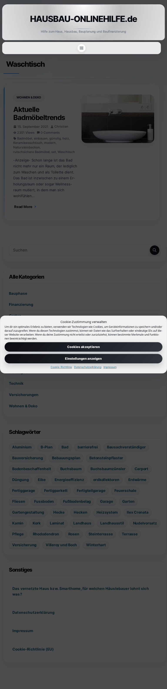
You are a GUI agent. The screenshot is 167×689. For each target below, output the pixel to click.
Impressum (110, 367)
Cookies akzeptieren (83, 347)
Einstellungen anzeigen (83, 358)
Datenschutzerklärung (87, 367)
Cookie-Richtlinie (61, 367)
